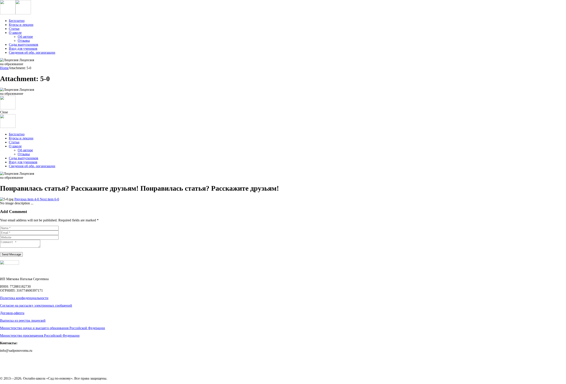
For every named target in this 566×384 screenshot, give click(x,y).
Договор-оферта (12, 313)
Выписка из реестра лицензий (23, 320)
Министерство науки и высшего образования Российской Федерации (52, 328)
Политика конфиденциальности (24, 298)
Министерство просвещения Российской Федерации (40, 335)
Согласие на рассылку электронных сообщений (36, 305)
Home (4, 68)
